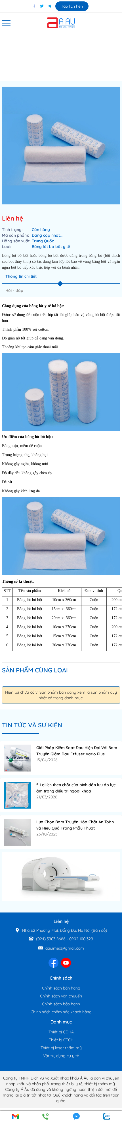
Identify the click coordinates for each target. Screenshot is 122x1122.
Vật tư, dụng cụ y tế (61, 1055)
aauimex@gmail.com (64, 948)
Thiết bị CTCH (61, 1039)
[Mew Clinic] (61, 876)
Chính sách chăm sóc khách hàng (61, 1011)
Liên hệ (12, 218)
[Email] (15, 1116)
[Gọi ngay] (46, 1116)
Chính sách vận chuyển (61, 996)
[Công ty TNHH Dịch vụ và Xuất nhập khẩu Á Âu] (61, 22)
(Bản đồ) (99, 930)
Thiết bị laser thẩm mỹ (61, 1047)
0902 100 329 (81, 938)
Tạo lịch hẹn (72, 6)
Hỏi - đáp (14, 290)
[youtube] (66, 962)
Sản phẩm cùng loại (35, 670)
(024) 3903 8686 (51, 938)
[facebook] (53, 962)
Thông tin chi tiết (21, 276)
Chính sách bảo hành (61, 1003)
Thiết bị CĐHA (61, 1032)
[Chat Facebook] (76, 1116)
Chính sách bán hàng (61, 988)
